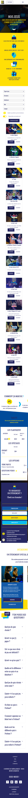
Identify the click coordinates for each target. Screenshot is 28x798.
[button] (25, 2)
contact (15, 756)
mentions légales (14, 794)
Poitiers (10, 2)
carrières (14, 789)
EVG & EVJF (14, 513)
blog (15, 761)
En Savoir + (18, 141)
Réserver (11, 141)
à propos (15, 763)
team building (14, 508)
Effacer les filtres (14, 120)
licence (14, 791)
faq (15, 759)
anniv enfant (14, 518)
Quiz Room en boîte (14, 787)
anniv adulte (14, 522)
